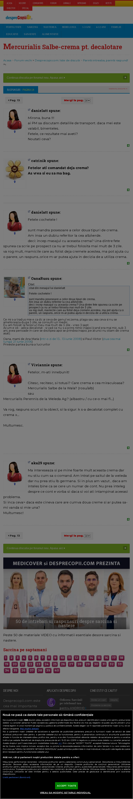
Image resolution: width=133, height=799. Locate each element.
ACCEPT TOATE (66, 785)
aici (60, 743)
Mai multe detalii (29, 728)
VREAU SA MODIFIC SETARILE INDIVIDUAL (65, 792)
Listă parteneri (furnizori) (16, 777)
